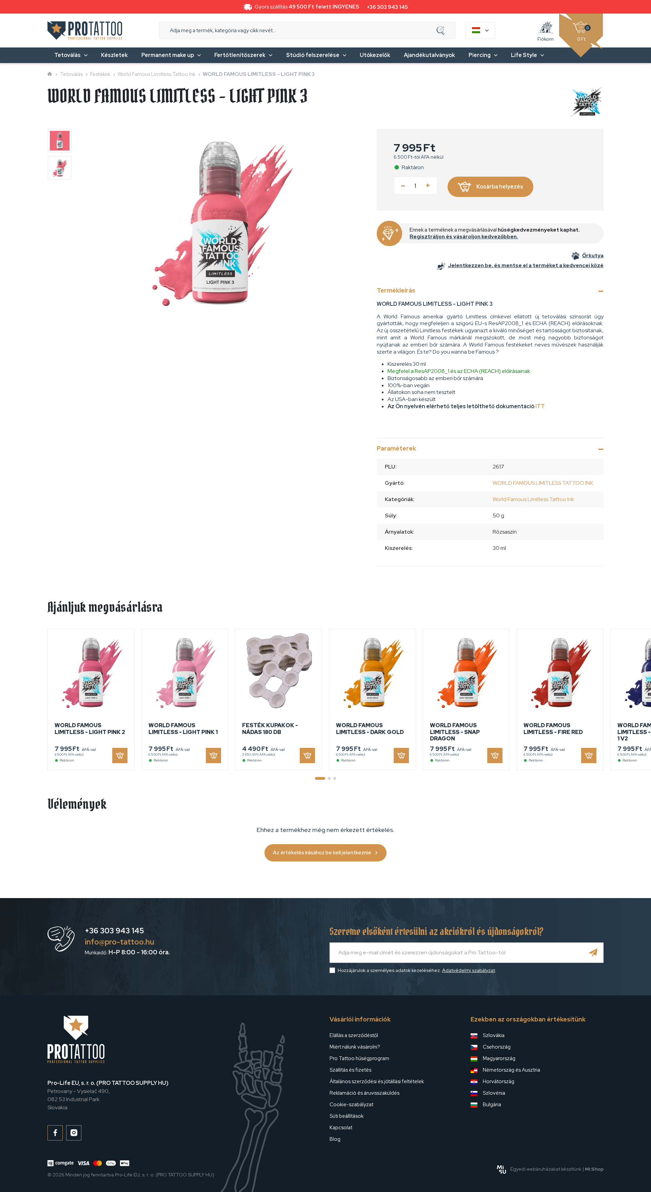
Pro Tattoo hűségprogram (359, 1058)
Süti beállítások (346, 1116)
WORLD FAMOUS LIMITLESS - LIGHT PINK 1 (183, 728)
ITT (540, 406)
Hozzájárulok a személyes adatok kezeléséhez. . (417, 970)
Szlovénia (494, 1093)
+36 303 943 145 (387, 7)
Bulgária (492, 1104)
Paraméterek (396, 448)
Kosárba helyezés (499, 186)
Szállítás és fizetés (350, 1070)
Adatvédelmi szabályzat (468, 970)
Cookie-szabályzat (351, 1104)
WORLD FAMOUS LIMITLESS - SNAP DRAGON (455, 732)
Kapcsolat (341, 1127)
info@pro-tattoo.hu (119, 942)
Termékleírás (396, 290)
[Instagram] (73, 1132)
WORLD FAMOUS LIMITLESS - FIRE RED (553, 728)
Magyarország (499, 1058)
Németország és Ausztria (511, 1070)
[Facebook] (55, 1132)
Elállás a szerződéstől (354, 1035)
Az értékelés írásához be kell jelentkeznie (322, 852)
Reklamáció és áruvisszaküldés (364, 1093)
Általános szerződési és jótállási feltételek (377, 1081)
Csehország (497, 1047)
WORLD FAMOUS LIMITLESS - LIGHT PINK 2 (90, 728)
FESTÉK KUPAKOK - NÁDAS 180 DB (270, 728)
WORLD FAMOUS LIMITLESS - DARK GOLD (370, 728)
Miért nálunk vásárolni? (355, 1047)
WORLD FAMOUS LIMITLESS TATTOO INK (543, 482)
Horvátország (498, 1081)
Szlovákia (494, 1035)
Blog (335, 1139)
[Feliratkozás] (593, 952)
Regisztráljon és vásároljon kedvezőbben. (464, 236)
